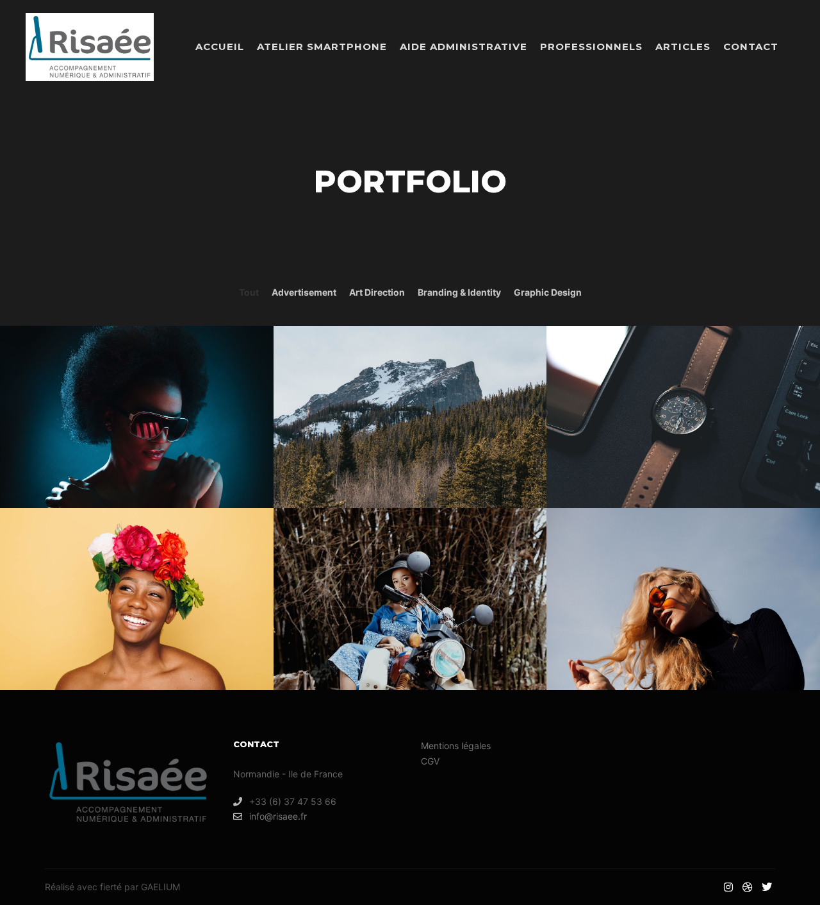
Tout (249, 292)
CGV (430, 761)
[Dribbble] (747, 887)
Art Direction (377, 292)
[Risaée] (90, 47)
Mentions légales (456, 745)
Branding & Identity (459, 292)
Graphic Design (548, 292)
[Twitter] (766, 887)
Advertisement (304, 292)
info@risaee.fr (278, 816)
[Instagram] (728, 887)
